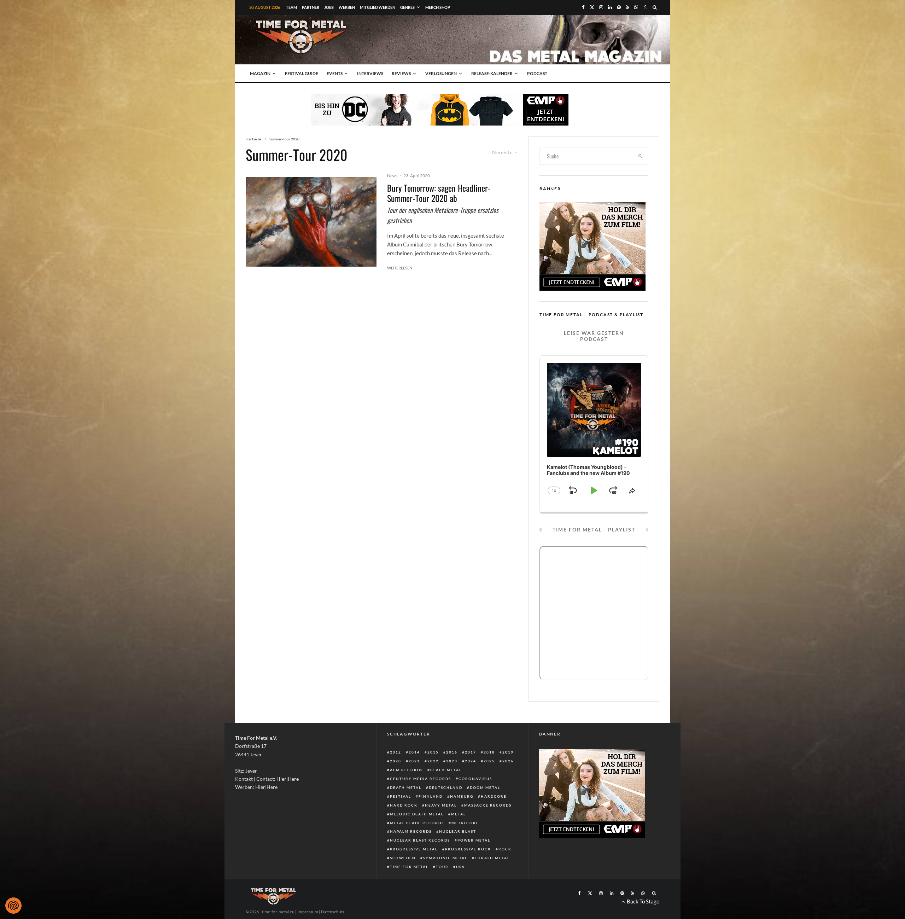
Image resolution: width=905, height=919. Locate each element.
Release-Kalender (492, 73)
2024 (470, 761)
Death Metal (405, 787)
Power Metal (473, 840)
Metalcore (465, 823)
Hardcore (494, 796)
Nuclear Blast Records (420, 840)
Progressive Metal (414, 849)
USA (460, 867)
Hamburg (461, 796)
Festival (400, 796)
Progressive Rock (468, 849)
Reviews (401, 73)
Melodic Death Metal (417, 814)
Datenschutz (333, 911)
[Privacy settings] (13, 905)
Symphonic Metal (445, 858)
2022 (433, 761)
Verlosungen (441, 73)
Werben (347, 7)
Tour (442, 867)
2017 (470, 752)
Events (335, 73)
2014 (414, 752)
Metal (458, 814)
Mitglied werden (377, 7)
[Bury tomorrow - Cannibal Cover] (311, 222)
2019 (508, 752)
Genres (407, 7)
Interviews (370, 73)
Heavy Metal (441, 805)
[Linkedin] (610, 7)
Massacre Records (488, 805)
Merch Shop (437, 7)
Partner (310, 7)
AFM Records (406, 770)
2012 (395, 752)
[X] (592, 7)
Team (291, 7)
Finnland (431, 796)
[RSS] (627, 7)
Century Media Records (420, 779)
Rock (505, 849)
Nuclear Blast (457, 831)
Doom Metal (485, 787)
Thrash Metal (492, 858)
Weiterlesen (399, 268)
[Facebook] (583, 7)
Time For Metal (409, 867)
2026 (508, 761)
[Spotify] (618, 7)
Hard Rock (404, 805)
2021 (414, 761)
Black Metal (446, 770)
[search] (640, 155)
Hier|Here (287, 779)
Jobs (329, 7)
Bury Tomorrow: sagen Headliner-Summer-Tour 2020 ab (439, 193)
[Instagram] (601, 7)
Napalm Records (411, 831)
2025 (489, 761)
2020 (395, 761)
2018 (489, 752)
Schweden (403, 858)
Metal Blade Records (417, 823)
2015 (433, 752)
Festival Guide (301, 73)
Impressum (307, 911)
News (392, 175)
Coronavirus (475, 779)
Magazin (260, 73)
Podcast (537, 73)
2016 (451, 752)
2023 (451, 761)
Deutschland (445, 787)
